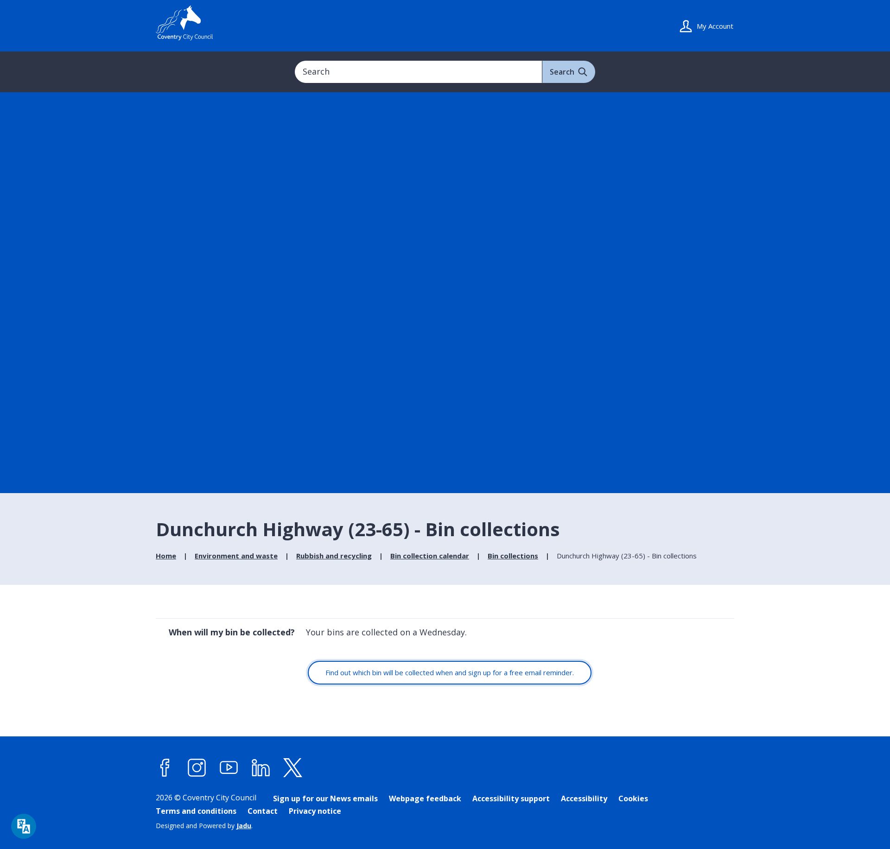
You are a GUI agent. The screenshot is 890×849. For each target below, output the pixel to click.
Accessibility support (511, 798)
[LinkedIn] (261, 768)
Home (166, 555)
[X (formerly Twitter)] (293, 768)
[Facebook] (165, 768)
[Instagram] (197, 768)
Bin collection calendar (429, 555)
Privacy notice (315, 811)
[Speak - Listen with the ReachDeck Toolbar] (23, 826)
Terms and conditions (196, 811)
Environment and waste (236, 555)
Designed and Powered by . (204, 825)
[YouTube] (229, 768)
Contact (263, 811)
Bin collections (513, 555)
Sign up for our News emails (325, 798)
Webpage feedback (425, 798)
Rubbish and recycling (334, 555)
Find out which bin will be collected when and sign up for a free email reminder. (449, 672)
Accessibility (584, 798)
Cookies (633, 798)
